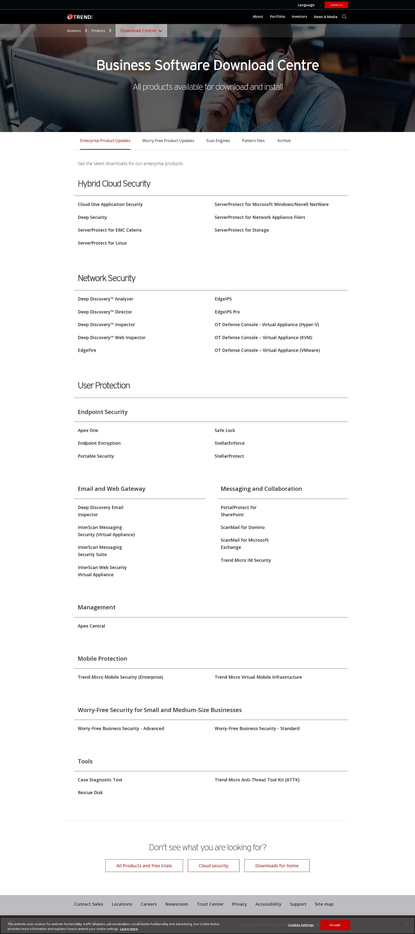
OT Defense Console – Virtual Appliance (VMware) (267, 350)
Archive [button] (284, 140)
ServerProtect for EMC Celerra (110, 230)
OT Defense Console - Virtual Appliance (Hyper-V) (267, 324)
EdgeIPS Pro (227, 312)
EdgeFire (87, 350)
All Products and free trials (138, 863)
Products (98, 30)
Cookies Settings (301, 925)
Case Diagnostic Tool (100, 780)
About (258, 16)
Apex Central (91, 626)
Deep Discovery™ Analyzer (105, 299)
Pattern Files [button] (253, 140)
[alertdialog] (207, 925)
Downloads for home (271, 863)
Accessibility (268, 904)
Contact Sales (88, 904)
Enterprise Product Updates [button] (105, 140)
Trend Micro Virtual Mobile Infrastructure (258, 677)
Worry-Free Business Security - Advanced (121, 728)
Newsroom (175, 903)
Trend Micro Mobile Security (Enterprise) (120, 677)
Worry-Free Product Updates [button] (168, 140)
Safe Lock (225, 430)
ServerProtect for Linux (102, 243)
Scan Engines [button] (218, 140)
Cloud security (213, 865)
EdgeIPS (223, 299)
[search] (344, 16)
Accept (335, 925)
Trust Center (210, 904)
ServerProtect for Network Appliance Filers (260, 217)
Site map (324, 904)
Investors (299, 16)
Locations (122, 904)
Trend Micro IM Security (246, 560)
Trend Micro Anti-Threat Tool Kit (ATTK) (257, 780)
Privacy (239, 904)
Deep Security (92, 217)
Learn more (129, 929)
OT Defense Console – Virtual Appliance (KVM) (263, 337)
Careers (148, 904)
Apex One (88, 430)
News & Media (324, 15)
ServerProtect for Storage (242, 230)
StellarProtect (229, 456)
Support (296, 903)
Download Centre (138, 30)
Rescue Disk (90, 792)
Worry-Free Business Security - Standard (257, 728)
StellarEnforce (230, 443)
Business (74, 30)
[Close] (407, 925)
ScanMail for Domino (243, 527)
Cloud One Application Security (110, 204)
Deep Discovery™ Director (105, 312)
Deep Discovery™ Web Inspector (112, 337)
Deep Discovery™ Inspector (106, 324)
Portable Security (96, 456)
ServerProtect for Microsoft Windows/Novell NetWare (272, 204)
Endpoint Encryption (99, 443)
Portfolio (277, 16)
